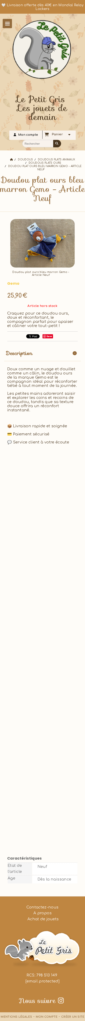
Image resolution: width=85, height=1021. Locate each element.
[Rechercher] (57, 143)
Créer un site (72, 1016)
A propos (42, 913)
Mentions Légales (16, 1016)
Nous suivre (41, 1001)
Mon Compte (47, 1016)
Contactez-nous (42, 907)
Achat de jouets (42, 919)
